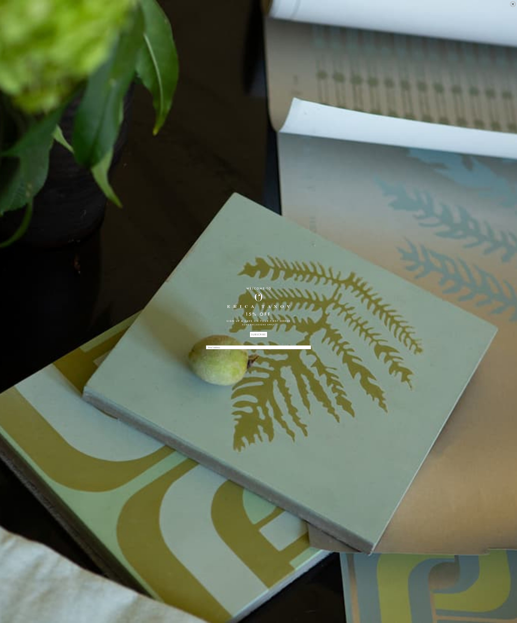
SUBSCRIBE (258, 334)
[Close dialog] (513, 4)
